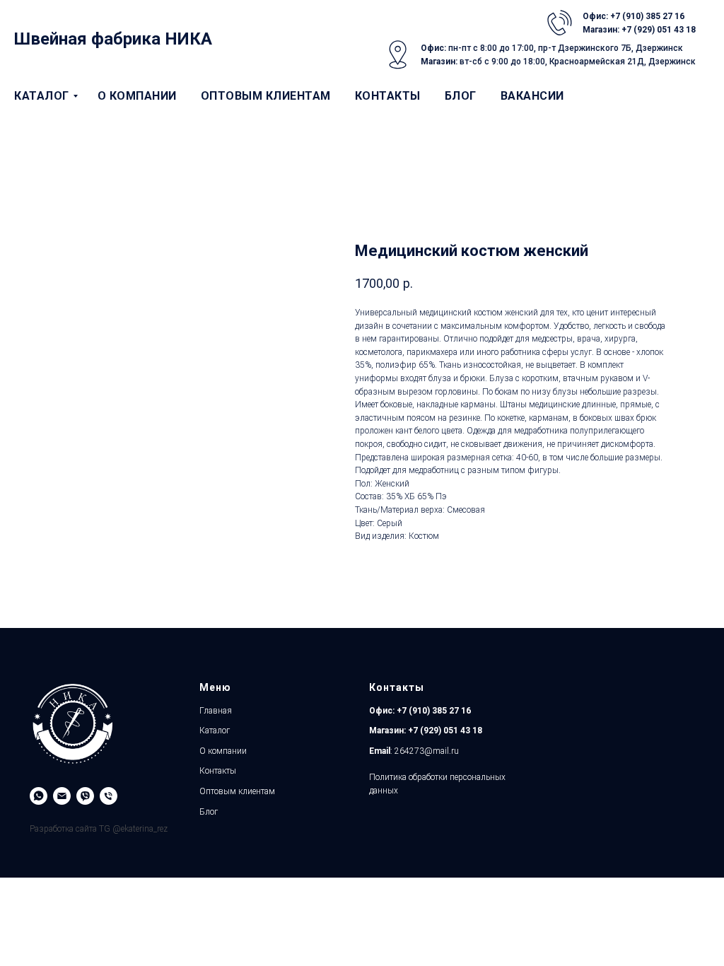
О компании (137, 96)
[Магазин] (108, 796)
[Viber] (85, 796)
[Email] (62, 796)
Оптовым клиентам (266, 96)
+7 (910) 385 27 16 (433, 711)
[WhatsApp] (38, 796)
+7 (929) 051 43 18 (445, 730)
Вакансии (532, 96)
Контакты (388, 96)
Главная (215, 711)
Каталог (41, 96)
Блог (461, 96)
